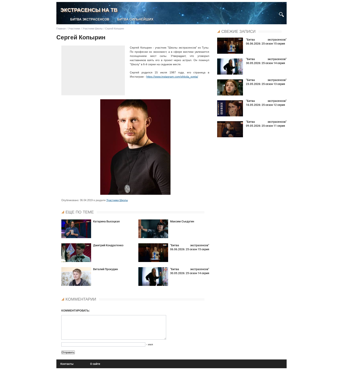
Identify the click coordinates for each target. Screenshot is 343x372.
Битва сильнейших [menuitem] (135, 19)
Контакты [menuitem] (66, 363)
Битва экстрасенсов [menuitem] (89, 19)
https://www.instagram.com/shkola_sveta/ (172, 76)
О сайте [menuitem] (95, 363)
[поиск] (281, 14)
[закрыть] (274, 12)
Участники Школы (117, 200)
